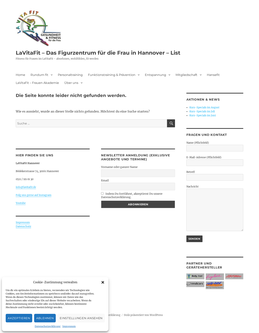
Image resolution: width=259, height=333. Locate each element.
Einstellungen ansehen (81, 318)
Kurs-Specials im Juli (202, 111)
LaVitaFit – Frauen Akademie (37, 83)
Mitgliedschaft (186, 75)
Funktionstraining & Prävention (111, 75)
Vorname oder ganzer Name (119, 167)
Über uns (71, 83)
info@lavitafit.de (26, 187)
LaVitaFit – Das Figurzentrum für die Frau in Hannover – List (98, 53)
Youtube (21, 203)
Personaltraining (70, 75)
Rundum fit (39, 75)
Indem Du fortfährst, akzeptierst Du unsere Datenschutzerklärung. (131, 195)
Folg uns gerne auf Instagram (33, 195)
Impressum (69, 326)
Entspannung (155, 75)
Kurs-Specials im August (204, 107)
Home (20, 75)
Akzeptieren (19, 318)
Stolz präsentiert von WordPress (143, 315)
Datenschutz (23, 226)
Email (105, 180)
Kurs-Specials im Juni (202, 115)
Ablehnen (45, 318)
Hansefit (213, 75)
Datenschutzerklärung (47, 326)
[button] (103, 282)
